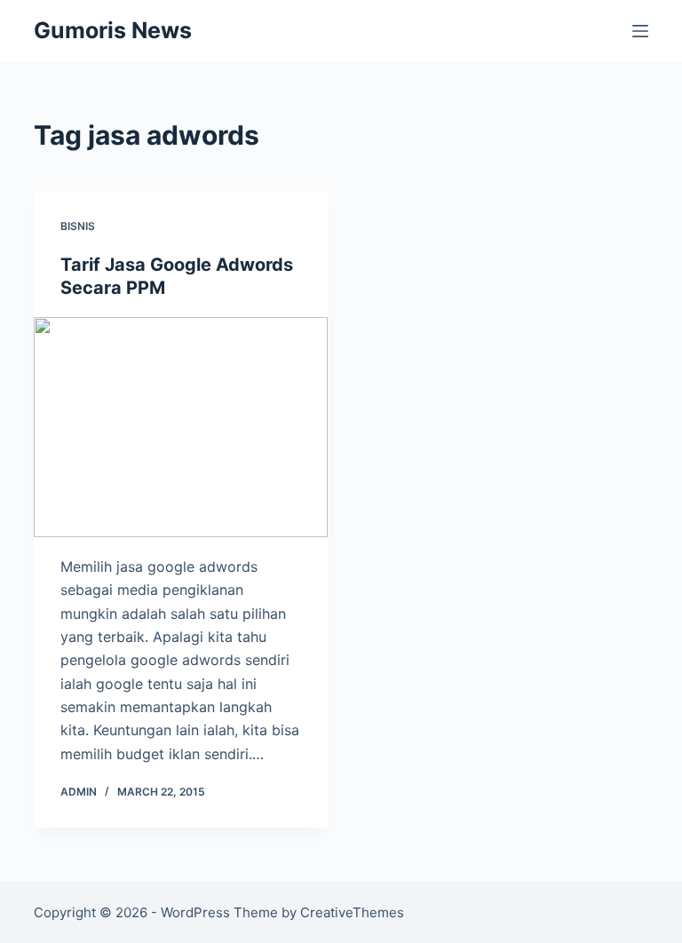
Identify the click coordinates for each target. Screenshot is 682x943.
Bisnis (77, 226)
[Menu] (640, 31)
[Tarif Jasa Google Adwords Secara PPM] (181, 427)
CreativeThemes (352, 912)
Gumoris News (113, 30)
